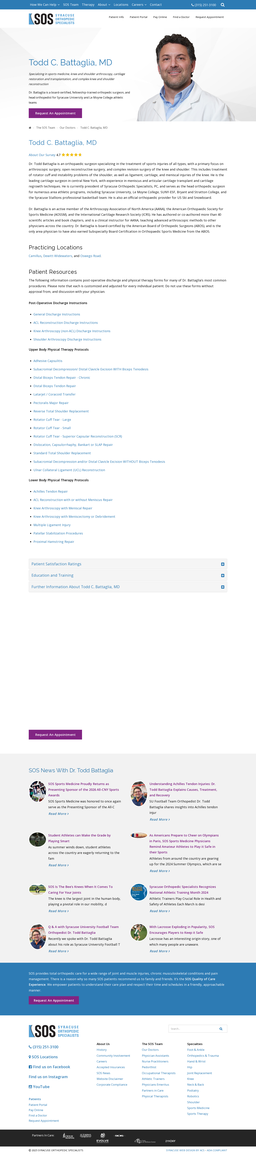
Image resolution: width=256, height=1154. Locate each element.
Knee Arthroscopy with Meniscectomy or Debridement (74, 516)
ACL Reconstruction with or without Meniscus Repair (73, 500)
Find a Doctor (181, 17)
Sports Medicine (198, 1108)
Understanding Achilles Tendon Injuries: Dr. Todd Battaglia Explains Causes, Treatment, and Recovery (183, 789)
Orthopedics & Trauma (203, 1056)
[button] (222, 4)
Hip (189, 1067)
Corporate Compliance (112, 1085)
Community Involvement (113, 1056)
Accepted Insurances (111, 1067)
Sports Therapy (197, 1114)
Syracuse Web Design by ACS (185, 1150)
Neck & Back (195, 1085)
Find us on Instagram (48, 1076)
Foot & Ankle (195, 1050)
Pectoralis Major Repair (51, 403)
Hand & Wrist (196, 1061)
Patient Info (116, 17)
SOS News (103, 1073)
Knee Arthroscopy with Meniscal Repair (62, 508)
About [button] (103, 4)
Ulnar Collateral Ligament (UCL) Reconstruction (69, 470)
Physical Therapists (155, 1096)
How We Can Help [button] (43, 4)
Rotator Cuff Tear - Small (52, 428)
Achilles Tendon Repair (50, 491)
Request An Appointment (55, 113)
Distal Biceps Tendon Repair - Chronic (61, 377)
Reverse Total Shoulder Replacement (61, 411)
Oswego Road (90, 256)
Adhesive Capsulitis (47, 361)
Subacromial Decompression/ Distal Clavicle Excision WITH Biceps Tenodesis (90, 369)
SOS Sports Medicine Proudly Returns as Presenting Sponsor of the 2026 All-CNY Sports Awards (83, 789)
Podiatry (193, 1090)
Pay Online (160, 17)
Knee (190, 1079)
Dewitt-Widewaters (57, 256)
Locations (121, 4)
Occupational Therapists (159, 1073)
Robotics (193, 1096)
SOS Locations (44, 1056)
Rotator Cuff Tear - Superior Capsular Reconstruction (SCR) (77, 436)
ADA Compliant (217, 1150)
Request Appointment (210, 17)
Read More (57, 814)
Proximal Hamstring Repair (53, 542)
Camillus (35, 256)
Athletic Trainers (153, 1079)
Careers (102, 1061)
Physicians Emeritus (155, 1085)
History (102, 1050)
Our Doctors (150, 1050)
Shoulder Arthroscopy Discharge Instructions (67, 339)
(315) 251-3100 (205, 5)
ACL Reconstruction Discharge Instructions (65, 322)
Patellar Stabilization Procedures (58, 533)
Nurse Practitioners (155, 1061)
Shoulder (193, 1102)
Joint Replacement (199, 1073)
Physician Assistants (155, 1056)
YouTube (41, 1086)
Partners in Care (153, 1090)
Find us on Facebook (51, 1066)
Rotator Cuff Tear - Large (52, 419)
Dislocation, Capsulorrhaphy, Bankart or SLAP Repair (73, 445)
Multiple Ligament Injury (52, 525)
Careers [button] (138, 4)
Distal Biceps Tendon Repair (54, 386)
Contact (156, 4)
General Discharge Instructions (57, 314)
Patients (35, 1099)
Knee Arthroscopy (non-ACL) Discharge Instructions (71, 331)
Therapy (88, 4)
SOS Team (71, 4)
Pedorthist (149, 1067)
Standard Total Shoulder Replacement (62, 453)
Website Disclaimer (110, 1079)
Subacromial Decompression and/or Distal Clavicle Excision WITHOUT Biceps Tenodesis (99, 461)
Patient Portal (138, 17)
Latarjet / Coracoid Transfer (54, 394)
